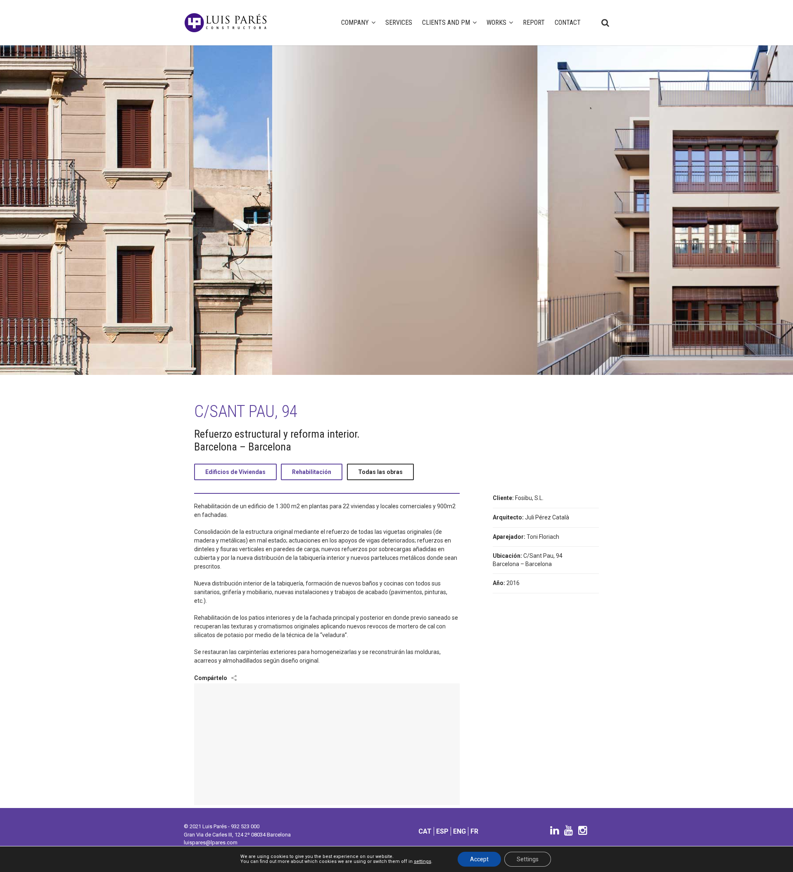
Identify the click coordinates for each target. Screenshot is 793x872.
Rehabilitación (311, 472)
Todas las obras (380, 472)
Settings (528, 859)
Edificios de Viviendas (235, 472)
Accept (479, 859)
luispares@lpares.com (210, 842)
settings (422, 861)
